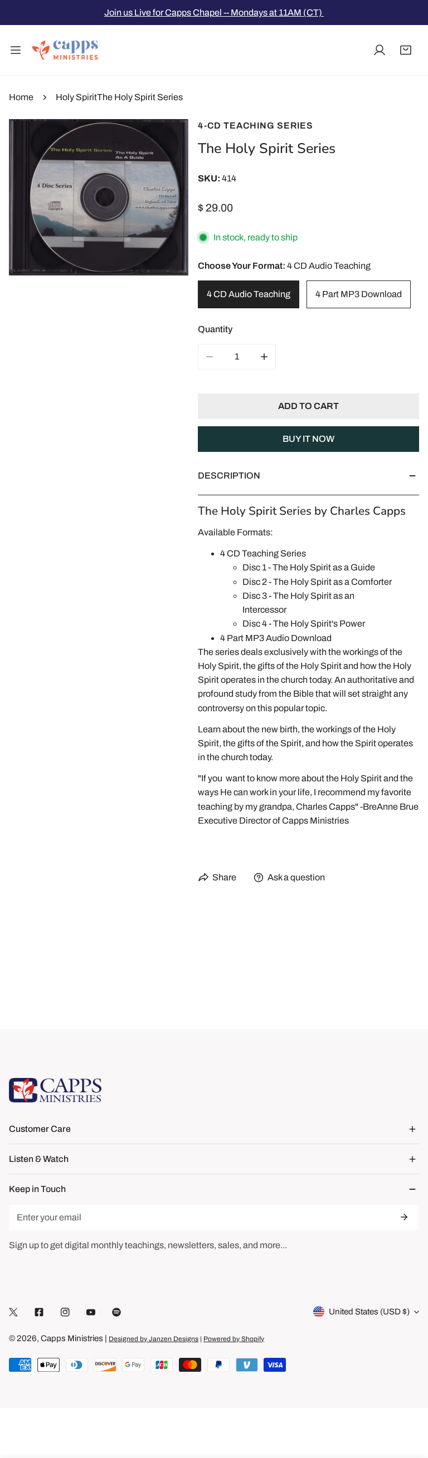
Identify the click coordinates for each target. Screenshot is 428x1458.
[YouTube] (91, 1312)
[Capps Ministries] (65, 50)
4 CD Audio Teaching (248, 294)
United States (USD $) (369, 1311)
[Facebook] (39, 1312)
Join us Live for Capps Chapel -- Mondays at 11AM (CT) (214, 12)
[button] (405, 50)
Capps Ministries (72, 1338)
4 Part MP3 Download (358, 294)
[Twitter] (13, 1312)
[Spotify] (116, 1312)
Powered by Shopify (233, 1339)
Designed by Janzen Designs (153, 1339)
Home (21, 97)
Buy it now (308, 439)
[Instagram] (65, 1312)
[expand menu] (15, 50)
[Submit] (403, 1217)
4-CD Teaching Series (255, 125)
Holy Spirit (76, 97)
